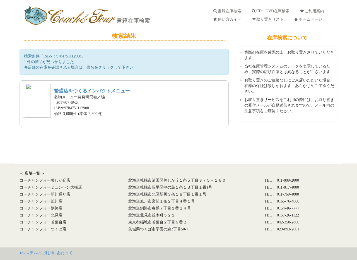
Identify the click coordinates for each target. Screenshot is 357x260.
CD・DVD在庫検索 (274, 11)
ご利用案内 (315, 11)
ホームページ (311, 19)
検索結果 (124, 35)
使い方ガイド (230, 19)
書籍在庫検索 (132, 21)
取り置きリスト (271, 19)
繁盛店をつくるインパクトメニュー (92, 90)
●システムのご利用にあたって (46, 253)
